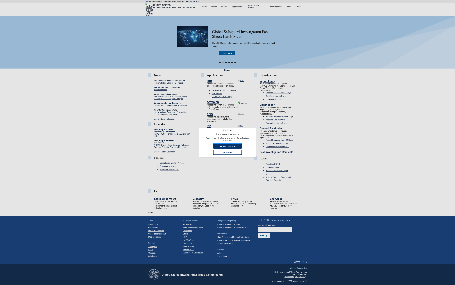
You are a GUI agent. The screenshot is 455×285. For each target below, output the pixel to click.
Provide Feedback (227, 146)
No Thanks (227, 152)
